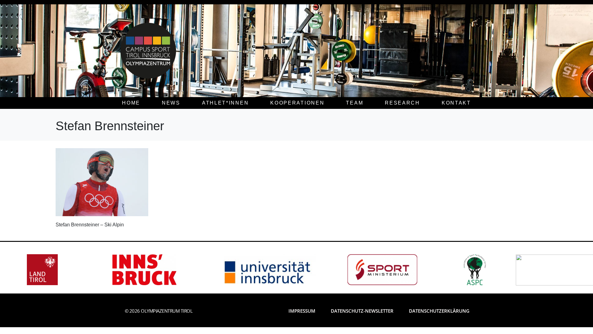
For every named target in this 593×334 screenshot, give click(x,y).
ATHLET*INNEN (225, 102)
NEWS (171, 102)
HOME (131, 102)
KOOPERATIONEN (297, 102)
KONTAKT (456, 102)
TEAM (354, 102)
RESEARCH (402, 102)
